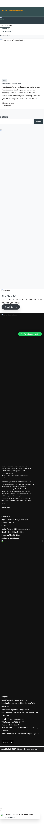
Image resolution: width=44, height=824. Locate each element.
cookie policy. (10, 817)
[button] (30, 334)
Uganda (16, 475)
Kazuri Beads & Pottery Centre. (11, 83)
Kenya (27, 475)
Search (4, 116)
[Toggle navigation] (2, 22)
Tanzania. (7, 478)
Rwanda (22, 475)
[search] (1, 808)
